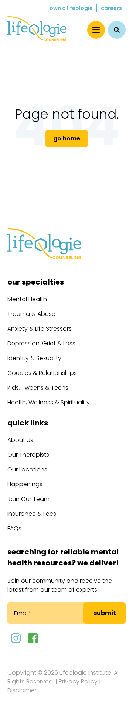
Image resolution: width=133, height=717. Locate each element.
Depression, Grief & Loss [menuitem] (41, 343)
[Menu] (96, 30)
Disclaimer (22, 690)
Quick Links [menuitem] (27, 423)
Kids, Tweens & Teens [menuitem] (37, 387)
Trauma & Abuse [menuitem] (31, 314)
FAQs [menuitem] (14, 528)
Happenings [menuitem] (24, 484)
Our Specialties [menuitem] (35, 282)
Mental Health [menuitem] (27, 299)
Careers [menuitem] (111, 8)
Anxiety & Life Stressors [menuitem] (39, 328)
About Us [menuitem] (20, 440)
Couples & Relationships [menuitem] (42, 373)
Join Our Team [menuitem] (28, 499)
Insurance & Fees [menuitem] (31, 513)
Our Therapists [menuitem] (28, 454)
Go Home (66, 138)
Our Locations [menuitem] (27, 469)
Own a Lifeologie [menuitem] (71, 8)
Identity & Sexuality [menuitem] (34, 358)
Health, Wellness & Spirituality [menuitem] (48, 402)
